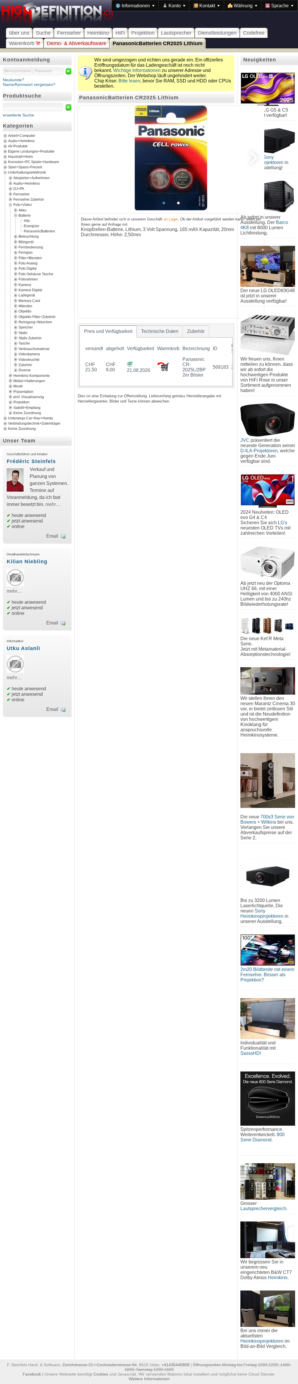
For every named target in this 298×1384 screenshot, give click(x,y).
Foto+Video (22, 205)
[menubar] (204, 5)
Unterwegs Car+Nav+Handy (30, 418)
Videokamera (29, 354)
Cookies (100, 1374)
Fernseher (69, 33)
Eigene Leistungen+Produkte (31, 152)
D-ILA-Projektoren (259, 450)
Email (52, 536)
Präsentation (23, 391)
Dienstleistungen (217, 33)
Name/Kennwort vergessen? (29, 84)
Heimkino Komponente (31, 375)
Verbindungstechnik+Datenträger (34, 423)
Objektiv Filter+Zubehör (37, 317)
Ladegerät (27, 295)
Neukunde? (13, 79)
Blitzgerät (26, 242)
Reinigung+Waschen (35, 322)
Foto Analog (28, 263)
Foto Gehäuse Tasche (36, 274)
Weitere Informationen (149, 1378)
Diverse (25, 370)
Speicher (26, 327)
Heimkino (98, 33)
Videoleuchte (29, 359)
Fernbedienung (31, 247)
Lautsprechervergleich (263, 1208)
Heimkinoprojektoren (261, 1341)
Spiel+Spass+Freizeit (25, 167)
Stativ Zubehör (30, 338)
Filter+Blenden (30, 258)
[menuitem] (135, 5)
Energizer (31, 226)
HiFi (120, 33)
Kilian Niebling (27, 561)
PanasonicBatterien (39, 231)
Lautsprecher (176, 33)
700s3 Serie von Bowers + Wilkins (267, 819)
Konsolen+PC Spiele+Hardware (33, 162)
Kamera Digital (30, 290)
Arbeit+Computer (21, 136)
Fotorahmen (28, 279)
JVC (244, 440)
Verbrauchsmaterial (34, 349)
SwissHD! (250, 1053)
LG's (282, 522)
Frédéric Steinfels (31, 461)
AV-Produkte (18, 146)
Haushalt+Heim (20, 157)
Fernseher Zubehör (28, 199)
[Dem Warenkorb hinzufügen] (163, 369)
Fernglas (26, 252)
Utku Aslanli (23, 648)
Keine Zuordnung (27, 413)
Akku (22, 210)
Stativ (23, 333)
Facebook (32, 1374)
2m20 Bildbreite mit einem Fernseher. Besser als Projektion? (267, 974)
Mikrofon (25, 306)
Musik (18, 386)
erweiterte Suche (18, 115)
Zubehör (25, 365)
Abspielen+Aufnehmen (31, 178)
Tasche (24, 343)
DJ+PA (18, 189)
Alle (27, 221)
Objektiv (25, 311)
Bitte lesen (129, 80)
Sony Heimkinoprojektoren (261, 913)
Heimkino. (278, 1277)
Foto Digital (28, 268)
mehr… (53, 504)
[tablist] (156, 356)
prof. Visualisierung (28, 397)
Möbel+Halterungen (29, 381)
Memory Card (29, 301)
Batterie (25, 215)
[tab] (108, 331)
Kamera (25, 285)
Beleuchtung (29, 236)
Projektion (143, 33)
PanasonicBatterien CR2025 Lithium (158, 43)
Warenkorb (22, 43)
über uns (19, 33)
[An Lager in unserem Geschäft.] (129, 365)
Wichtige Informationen (137, 70)
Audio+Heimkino (21, 141)
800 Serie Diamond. (262, 1137)
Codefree (254, 33)
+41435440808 (175, 1364)
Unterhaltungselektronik (27, 173)
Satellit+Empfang (26, 407)
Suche (43, 33)
